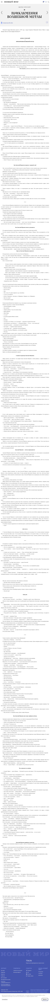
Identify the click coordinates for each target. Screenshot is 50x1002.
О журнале (40, 971)
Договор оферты (17, 972)
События (3, 976)
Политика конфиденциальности (5, 982)
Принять (45, 999)
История (3, 970)
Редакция (3, 972)
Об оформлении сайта (5, 979)
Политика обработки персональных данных (5, 985)
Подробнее (4, 999)
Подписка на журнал (17, 970)
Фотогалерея (4, 977)
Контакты (40, 975)
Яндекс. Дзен (30, 976)
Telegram (29, 970)
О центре (40, 973)
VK (28, 972)
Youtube (29, 974)
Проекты (3, 974)
